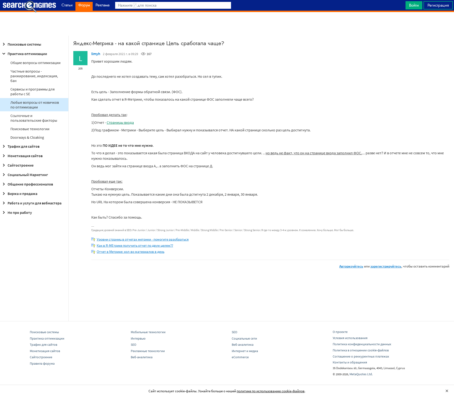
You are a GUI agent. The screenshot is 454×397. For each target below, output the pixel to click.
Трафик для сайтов (23, 146)
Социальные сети (244, 338)
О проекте (340, 332)
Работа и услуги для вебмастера (34, 203)
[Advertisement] (227, 24)
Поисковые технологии (29, 128)
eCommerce (240, 357)
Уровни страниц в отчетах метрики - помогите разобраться (143, 239)
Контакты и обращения (350, 362)
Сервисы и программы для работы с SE (32, 91)
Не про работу (20, 212)
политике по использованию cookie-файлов (271, 391)
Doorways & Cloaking (27, 137)
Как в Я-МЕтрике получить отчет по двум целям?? (135, 245)
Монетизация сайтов (25, 155)
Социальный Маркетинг (28, 174)
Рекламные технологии (148, 351)
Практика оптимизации (27, 53)
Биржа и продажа (22, 193)
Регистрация (438, 5)
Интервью (138, 338)
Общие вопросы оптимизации (35, 62)
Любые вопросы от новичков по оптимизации (34, 104)
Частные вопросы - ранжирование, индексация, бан (34, 76)
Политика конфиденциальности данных (362, 344)
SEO (133, 344)
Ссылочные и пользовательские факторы (33, 118)
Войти (414, 5)
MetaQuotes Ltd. (361, 374)
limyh (95, 53)
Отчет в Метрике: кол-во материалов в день (130, 251)
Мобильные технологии (148, 332)
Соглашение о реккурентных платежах (361, 356)
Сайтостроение (21, 165)
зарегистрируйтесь (385, 266)
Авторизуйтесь (351, 266)
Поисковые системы (24, 44)
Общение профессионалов (30, 184)
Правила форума (42, 363)
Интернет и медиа (245, 351)
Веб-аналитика (142, 357)
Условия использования (350, 338)
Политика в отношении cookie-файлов (361, 350)
